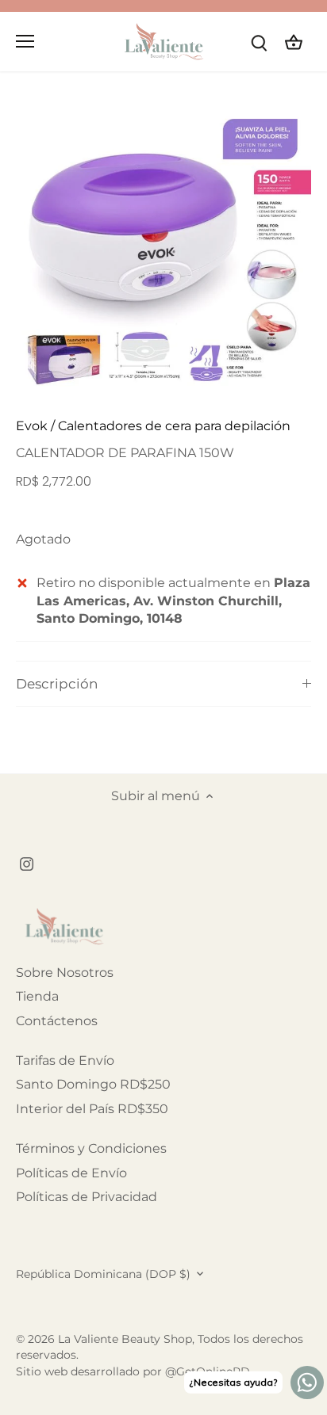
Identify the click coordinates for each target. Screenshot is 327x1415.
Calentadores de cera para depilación (174, 425)
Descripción (57, 684)
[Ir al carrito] (293, 41)
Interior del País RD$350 (92, 1108)
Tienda (37, 996)
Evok (32, 425)
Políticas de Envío (71, 1172)
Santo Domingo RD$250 (93, 1084)
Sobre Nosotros (64, 972)
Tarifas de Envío (65, 1060)
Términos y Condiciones (91, 1148)
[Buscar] (258, 41)
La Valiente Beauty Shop (125, 1339)
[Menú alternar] (25, 41)
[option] (163, 250)
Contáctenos (57, 1020)
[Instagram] (26, 863)
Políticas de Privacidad (86, 1196)
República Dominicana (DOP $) (103, 1274)
